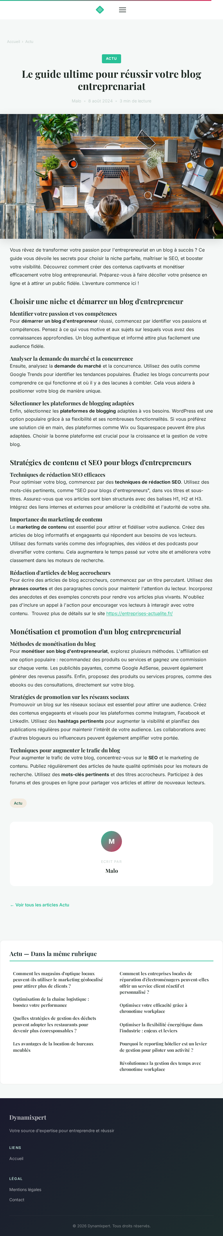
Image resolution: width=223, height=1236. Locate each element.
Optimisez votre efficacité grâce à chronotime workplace (153, 1008)
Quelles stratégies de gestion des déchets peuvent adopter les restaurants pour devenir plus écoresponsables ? (54, 1024)
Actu (29, 41)
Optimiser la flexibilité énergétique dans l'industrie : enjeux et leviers (161, 1027)
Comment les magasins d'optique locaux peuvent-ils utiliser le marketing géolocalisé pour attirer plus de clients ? (58, 980)
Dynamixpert (27, 1117)
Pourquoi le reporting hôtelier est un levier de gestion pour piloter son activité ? (163, 1047)
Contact (16, 1199)
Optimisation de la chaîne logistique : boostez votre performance (51, 1002)
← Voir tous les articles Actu (39, 905)
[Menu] (122, 10)
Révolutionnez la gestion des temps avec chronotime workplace (160, 1066)
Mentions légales (25, 1189)
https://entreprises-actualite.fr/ (139, 613)
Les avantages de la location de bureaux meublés (53, 1047)
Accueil (13, 41)
